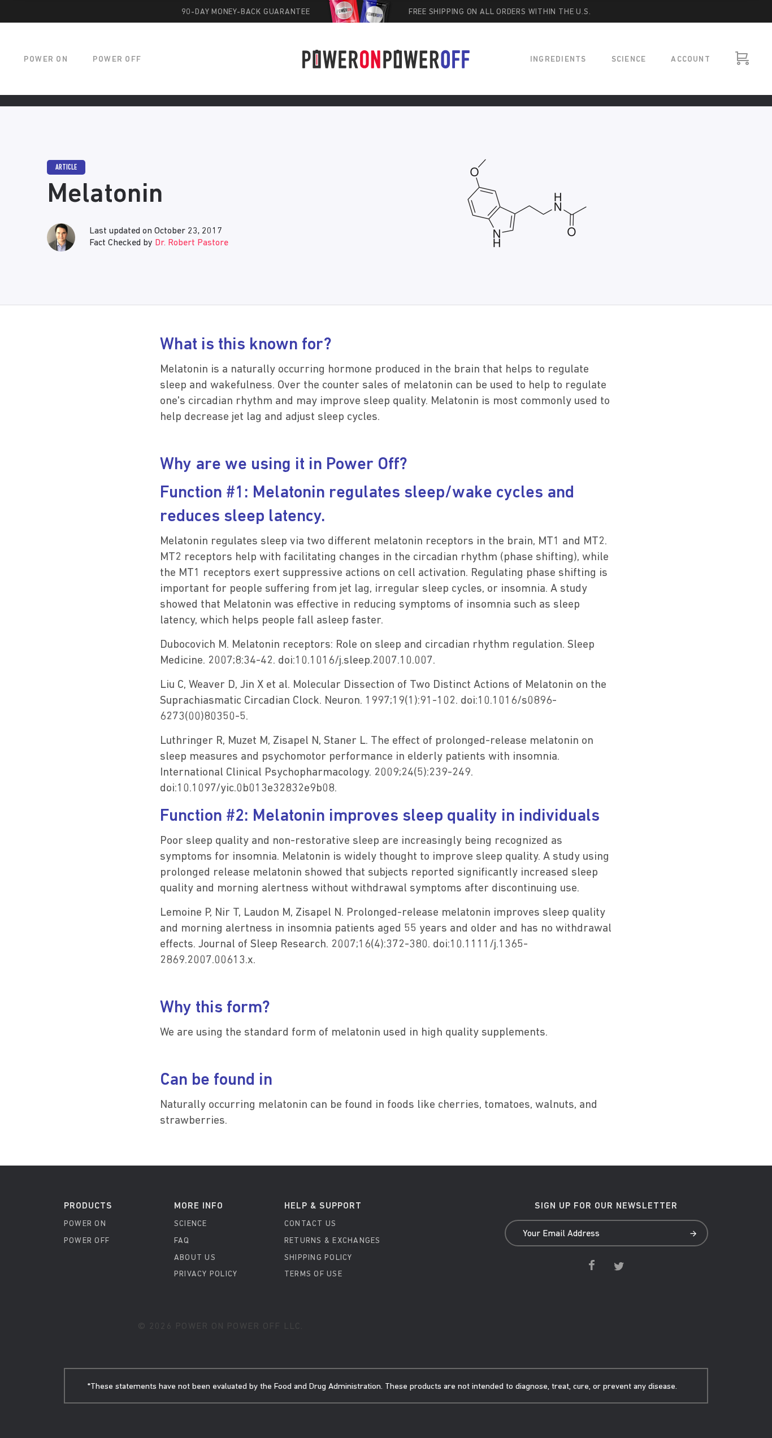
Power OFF (87, 1241)
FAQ (182, 1241)
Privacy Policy (205, 1274)
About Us (195, 1258)
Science (629, 59)
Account (690, 59)
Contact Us (310, 1224)
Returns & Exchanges (332, 1241)
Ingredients (558, 59)
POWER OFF (117, 59)
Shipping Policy (318, 1258)
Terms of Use (313, 1274)
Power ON (46, 59)
